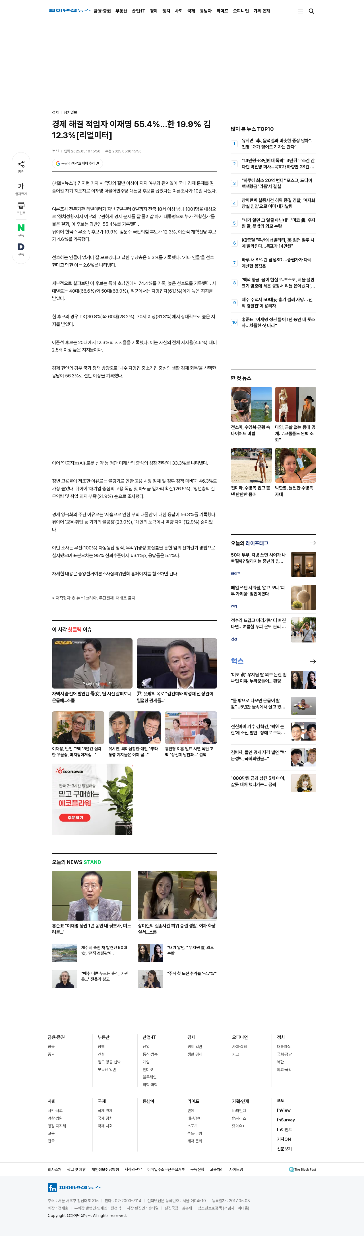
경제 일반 (194, 1046)
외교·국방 (284, 1069)
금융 (51, 1046)
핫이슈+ (238, 1126)
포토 (280, 1100)
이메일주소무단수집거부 (166, 1169)
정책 (101, 1046)
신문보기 (284, 1149)
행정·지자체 (57, 1126)
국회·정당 (284, 1054)
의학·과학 (150, 1084)
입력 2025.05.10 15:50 (82, 151)
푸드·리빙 (194, 1133)
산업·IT (138, 11)
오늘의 (249, 543)
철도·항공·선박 (109, 1062)
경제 (154, 11)
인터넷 (148, 1069)
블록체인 (149, 1077)
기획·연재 (261, 11)
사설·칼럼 (239, 1046)
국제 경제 (105, 1110)
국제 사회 (105, 1126)
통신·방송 (150, 1054)
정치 (166, 11)
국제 (191, 11)
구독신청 (197, 1169)
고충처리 (217, 1169)
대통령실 (284, 1046)
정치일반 (70, 112)
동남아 (206, 11)
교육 (51, 1133)
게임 (146, 1062)
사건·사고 (55, 1110)
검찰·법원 (55, 1118)
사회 (179, 11)
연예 (190, 1110)
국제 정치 (105, 1118)
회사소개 (54, 1169)
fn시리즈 (239, 1118)
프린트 (21, 213)
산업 (146, 1046)
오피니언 (241, 11)
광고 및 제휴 (76, 1169)
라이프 (222, 11)
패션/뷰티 (194, 1118)
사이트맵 (236, 1169)
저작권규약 (133, 1169)
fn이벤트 (284, 1129)
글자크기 (21, 194)
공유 (21, 172)
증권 (51, 1054)
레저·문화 (194, 1141)
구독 (21, 235)
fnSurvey (286, 1120)
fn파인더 (239, 1110)
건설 (101, 1054)
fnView (284, 1110)
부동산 (121, 11)
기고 (235, 1054)
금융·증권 (102, 11)
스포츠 (192, 1126)
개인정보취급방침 (105, 1169)
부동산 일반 (107, 1069)
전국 (51, 1141)
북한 (280, 1062)
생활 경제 (194, 1054)
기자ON (284, 1139)
